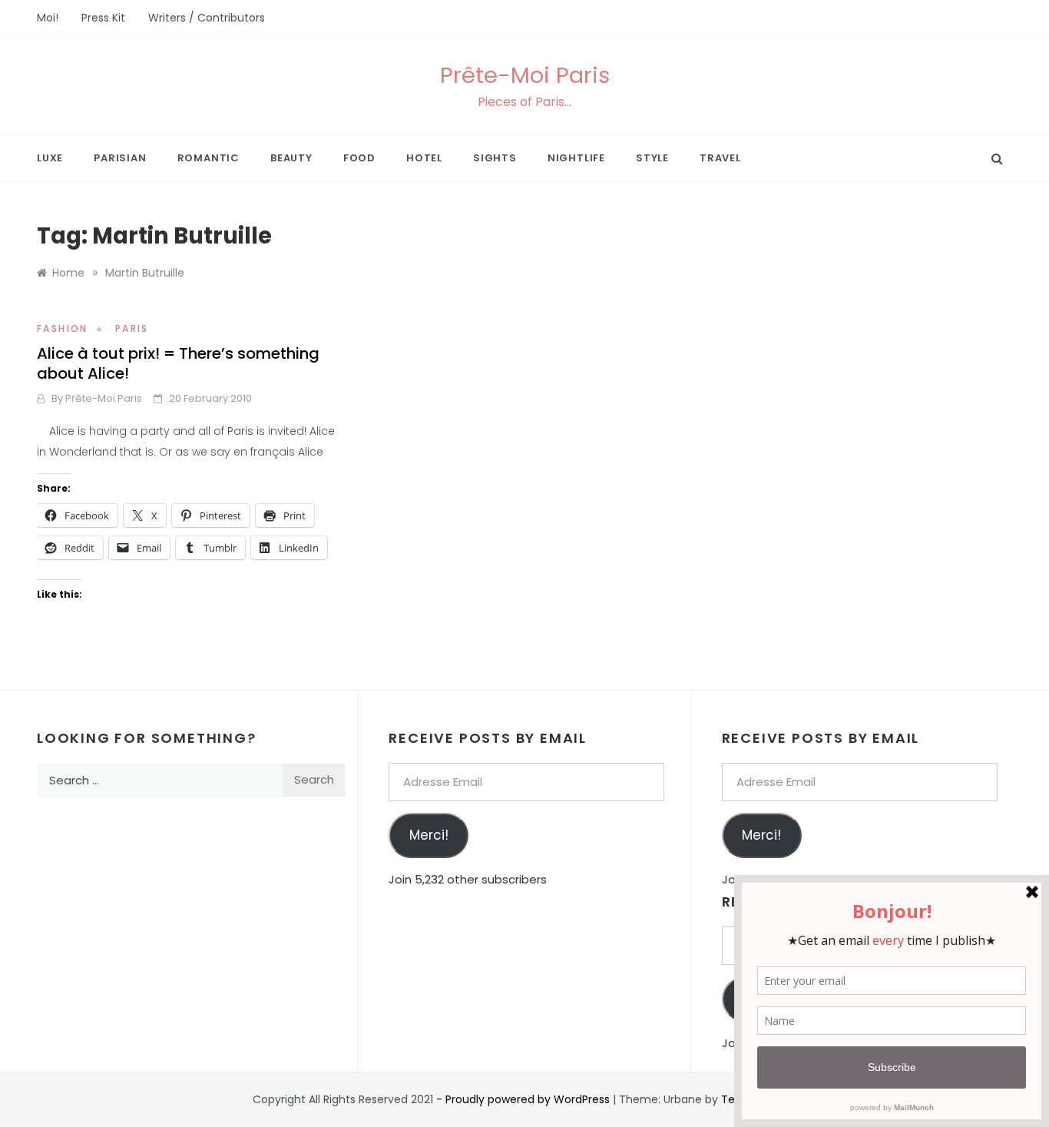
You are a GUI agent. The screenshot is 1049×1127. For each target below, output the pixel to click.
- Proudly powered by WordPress (524, 1099)
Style (652, 158)
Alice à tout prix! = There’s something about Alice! (178, 363)
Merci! (428, 835)
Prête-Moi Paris (525, 75)
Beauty (291, 158)
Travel (720, 158)
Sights (495, 158)
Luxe (50, 158)
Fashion (62, 328)
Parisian (120, 158)
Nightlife (576, 158)
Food (359, 158)
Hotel (424, 158)
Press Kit (103, 17)
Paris (132, 328)
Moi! (47, 17)
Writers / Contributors (206, 17)
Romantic (208, 158)
